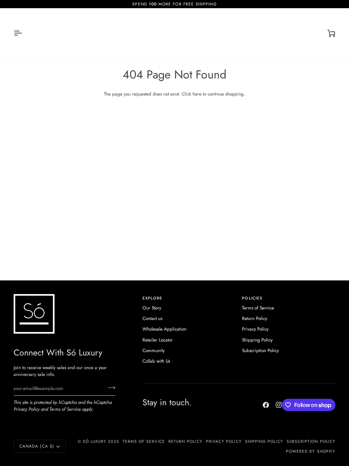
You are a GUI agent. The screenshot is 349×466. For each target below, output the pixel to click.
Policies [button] (252, 298)
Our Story (151, 308)
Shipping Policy (257, 340)
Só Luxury (95, 441)
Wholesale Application (164, 329)
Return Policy (254, 318)
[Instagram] (279, 405)
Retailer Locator (157, 340)
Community (153, 350)
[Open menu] (24, 33)
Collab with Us (156, 361)
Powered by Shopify (310, 451)
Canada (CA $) (36, 446)
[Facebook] (266, 405)
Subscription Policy (260, 350)
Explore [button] (152, 298)
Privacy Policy (27, 409)
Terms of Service (65, 409)
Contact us (152, 318)
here (197, 94)
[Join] (109, 387)
